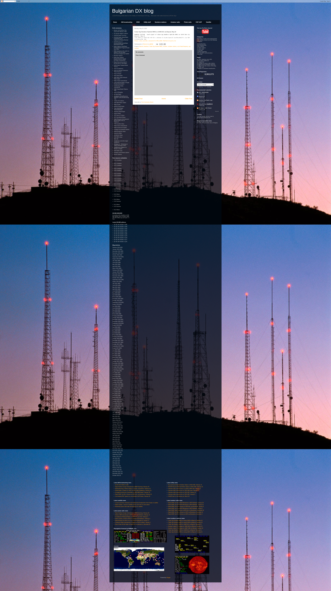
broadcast (146, 46)
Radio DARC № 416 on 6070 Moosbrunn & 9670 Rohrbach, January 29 (186, 502)
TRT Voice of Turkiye (119, 115)
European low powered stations (121, 129)
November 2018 (116, 321)
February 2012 (116, 467)
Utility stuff (147, 22)
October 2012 (115, 452)
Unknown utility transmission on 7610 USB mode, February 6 (183, 490)
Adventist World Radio (119, 111)
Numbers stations (160, 22)
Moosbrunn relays (118, 135)
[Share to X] (163, 44)
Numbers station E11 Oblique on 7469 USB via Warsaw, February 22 (185, 526)
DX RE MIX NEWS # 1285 (120, 224)
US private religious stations (121, 33)
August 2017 (115, 348)
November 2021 (116, 275)
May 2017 (114, 353)
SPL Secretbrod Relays (120, 117)
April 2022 (114, 266)
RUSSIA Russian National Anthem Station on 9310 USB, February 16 (185, 486)
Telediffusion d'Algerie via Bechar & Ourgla (120, 148)
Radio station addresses (203, 60)
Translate (209, 86)
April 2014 (114, 418)
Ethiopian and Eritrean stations (121, 152)
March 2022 (115, 268)
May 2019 (114, 310)
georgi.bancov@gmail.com (203, 117)
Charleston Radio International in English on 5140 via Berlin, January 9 (132, 522)
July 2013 (114, 435)
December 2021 (116, 274)
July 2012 (114, 458)
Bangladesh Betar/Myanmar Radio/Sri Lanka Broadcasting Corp (121, 98)
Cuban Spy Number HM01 (155, 46)
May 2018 (114, 331)
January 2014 (115, 424)
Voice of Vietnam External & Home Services (121, 71)
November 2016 (116, 365)
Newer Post (138, 99)
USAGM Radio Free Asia (120, 35)
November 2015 (116, 386)
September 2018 (116, 323)
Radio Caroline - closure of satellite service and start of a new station (132, 504)
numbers (165, 46)
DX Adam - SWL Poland (205, 108)
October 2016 (115, 367)
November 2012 (116, 450)
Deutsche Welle (118, 133)
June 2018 (115, 329)
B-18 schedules (118, 178)
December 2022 (116, 251)
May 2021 (114, 287)
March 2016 (115, 378)
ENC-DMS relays (118, 137)
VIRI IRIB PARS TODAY (120, 102)
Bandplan (199, 64)
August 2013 (115, 433)
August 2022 (115, 258)
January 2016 (115, 382)
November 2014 (116, 405)
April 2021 (114, 289)
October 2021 (115, 277)
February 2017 (116, 359)
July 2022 (114, 260)
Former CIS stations (119, 100)
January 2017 (115, 361)
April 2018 (114, 333)
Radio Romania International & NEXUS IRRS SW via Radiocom (121, 120)
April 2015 (114, 395)
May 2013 (114, 439)
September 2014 (116, 409)
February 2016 (116, 380)
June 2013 (115, 437)
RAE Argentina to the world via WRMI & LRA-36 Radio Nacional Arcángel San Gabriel (121, 52)
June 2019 (115, 308)
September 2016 (116, 369)
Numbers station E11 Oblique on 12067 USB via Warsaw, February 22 (185, 528)
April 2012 (114, 464)
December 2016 (116, 363)
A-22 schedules (118, 160)
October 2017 (115, 344)
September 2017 (116, 346)
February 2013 (116, 445)
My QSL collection (201, 59)
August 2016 (115, 371)
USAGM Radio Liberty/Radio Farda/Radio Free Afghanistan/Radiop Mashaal (121, 39)
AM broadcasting (126, 22)
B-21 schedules (118, 163)
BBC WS (116, 139)
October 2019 (115, 300)
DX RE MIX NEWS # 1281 (120, 232)
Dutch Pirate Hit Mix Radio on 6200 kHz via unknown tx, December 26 (132, 524)
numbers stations (172, 46)
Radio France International (120, 125)
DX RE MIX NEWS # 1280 (120, 234)
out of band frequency (182, 46)
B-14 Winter (117, 199)
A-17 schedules (118, 186)
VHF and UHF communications (204, 53)
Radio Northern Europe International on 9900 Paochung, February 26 (132, 486)
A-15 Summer (117, 196)
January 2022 (115, 272)
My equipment (200, 62)
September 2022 (116, 256)
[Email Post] (157, 44)
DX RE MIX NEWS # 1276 (120, 241)
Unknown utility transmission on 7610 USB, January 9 (181, 494)
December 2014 (116, 403)
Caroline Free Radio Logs (205, 100)
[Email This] (160, 44)
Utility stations (200, 46)
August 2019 (115, 304)
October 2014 (115, 407)
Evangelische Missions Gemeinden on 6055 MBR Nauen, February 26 (132, 492)
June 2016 (115, 374)
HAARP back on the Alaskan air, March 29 (178, 496)
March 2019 (115, 314)
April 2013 (114, 441)
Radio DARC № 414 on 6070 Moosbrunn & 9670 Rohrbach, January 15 (186, 504)
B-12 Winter (117, 209)
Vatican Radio (117, 113)
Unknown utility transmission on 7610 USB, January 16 (182, 492)
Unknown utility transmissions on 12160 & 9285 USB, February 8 (184, 488)
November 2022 (116, 253)
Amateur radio (175, 22)
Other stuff (199, 54)
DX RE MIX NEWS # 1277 (120, 239)
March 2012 (115, 465)
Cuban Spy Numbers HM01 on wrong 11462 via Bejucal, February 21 (185, 532)
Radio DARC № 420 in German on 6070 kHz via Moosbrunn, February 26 (133, 494)
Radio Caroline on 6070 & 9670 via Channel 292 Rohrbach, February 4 (132, 518)
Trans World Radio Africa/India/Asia (118, 109)
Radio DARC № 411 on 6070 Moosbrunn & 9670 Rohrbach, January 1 (185, 508)
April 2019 (114, 312)
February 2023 (116, 247)
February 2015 (116, 399)
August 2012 (115, 456)
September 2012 (116, 454)
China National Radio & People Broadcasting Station (121, 83)
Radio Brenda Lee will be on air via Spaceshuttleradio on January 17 (132, 520)
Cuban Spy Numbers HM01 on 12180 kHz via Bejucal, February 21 (185, 530)
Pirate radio (188, 22)
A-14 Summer (117, 201)
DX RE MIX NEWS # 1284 (120, 226)
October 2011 (115, 475)
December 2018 (116, 319)
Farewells (199, 68)
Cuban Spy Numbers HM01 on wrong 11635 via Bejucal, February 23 (185, 522)
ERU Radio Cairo (118, 150)
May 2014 (114, 416)
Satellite (208, 22)
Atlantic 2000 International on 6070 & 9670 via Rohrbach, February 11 (132, 514)
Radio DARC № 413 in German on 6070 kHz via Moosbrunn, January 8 (186, 506)
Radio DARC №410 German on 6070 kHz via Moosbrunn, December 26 (186, 510)
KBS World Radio (118, 75)
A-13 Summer (117, 206)
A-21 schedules (118, 165)
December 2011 (116, 471)
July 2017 (114, 350)
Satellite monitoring (202, 51)
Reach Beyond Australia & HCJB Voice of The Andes (120, 62)
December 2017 (116, 340)
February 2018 (116, 336)
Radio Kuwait (117, 104)
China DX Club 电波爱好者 (206, 104)
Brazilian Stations (118, 55)
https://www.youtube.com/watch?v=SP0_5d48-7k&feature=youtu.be (155, 40)
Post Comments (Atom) (147, 102)
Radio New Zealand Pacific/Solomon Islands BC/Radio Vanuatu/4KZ (120, 59)
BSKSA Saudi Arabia (119, 106)
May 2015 (114, 393)
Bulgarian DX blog (132, 11)
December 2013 (116, 426)
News (115, 22)
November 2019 (116, 298)
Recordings (200, 63)
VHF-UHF (199, 22)
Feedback (199, 65)
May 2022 (114, 264)
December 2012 (116, 448)
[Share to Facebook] (165, 44)
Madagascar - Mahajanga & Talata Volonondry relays (121, 144)
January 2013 (115, 446)
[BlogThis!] (161, 44)
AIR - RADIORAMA (204, 92)
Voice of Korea (117, 73)
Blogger (168, 577)
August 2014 (115, 410)
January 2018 (115, 338)
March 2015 (115, 397)
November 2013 (116, 428)
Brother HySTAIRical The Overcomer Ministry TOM (120, 31)
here (113, 219)
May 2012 (114, 462)
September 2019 (116, 302)
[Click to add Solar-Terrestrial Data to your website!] (140, 542)
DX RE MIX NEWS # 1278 (120, 237)
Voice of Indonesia (118, 68)
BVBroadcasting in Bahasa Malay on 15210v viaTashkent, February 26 (133, 488)
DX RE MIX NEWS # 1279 (120, 236)
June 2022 (115, 262)
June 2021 (115, 285)
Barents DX (202, 96)
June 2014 (115, 414)
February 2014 (116, 422)
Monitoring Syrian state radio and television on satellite (128, 506)
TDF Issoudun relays (119, 123)
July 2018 (114, 327)
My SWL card (200, 67)
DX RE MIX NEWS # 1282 (120, 230)
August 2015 (115, 388)
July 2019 (114, 306)
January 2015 (115, 401)
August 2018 (115, 325)
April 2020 (114, 295)
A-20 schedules (118, 170)
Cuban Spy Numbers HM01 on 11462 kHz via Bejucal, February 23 (184, 524)
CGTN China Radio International (118, 86)
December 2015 (116, 384)
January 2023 (115, 249)
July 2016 (114, 372)
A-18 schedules (118, 180)
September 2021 (116, 279)
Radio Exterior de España (120, 127)
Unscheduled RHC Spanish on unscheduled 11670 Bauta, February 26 (132, 496)
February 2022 (116, 270)
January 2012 (115, 469)
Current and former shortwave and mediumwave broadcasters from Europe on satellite (136, 502)
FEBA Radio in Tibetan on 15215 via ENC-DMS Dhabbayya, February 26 (133, 490)
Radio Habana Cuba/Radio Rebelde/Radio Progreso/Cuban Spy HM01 (121, 48)
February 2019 (116, 315)
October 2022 (115, 255)
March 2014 (115, 420)
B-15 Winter (117, 194)
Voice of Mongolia (118, 92)
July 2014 (114, 412)
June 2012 (115, 460)
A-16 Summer (117, 191)
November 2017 (116, 342)
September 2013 (116, 431)
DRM (138, 22)
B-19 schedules (118, 173)
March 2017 (115, 357)
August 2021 (115, 281)
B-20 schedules (118, 168)
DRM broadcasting (201, 45)
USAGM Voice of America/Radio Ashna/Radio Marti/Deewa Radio (121, 43)
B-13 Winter (117, 204)
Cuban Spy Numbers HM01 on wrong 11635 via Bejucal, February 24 (185, 520)
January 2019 (115, 317)
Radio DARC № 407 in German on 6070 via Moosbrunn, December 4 (185, 514)
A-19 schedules (118, 175)
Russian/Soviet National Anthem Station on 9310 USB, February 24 (185, 484)
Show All (217, 111)
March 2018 (115, 334)
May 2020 (114, 293)
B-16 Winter (117, 189)
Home (164, 99)
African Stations (118, 154)
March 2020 (115, 296)
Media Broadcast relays (120, 131)
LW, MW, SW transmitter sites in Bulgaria (207, 122)
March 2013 (115, 443)
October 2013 (115, 429)
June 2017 (115, 352)
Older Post (188, 99)
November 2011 (116, 473)
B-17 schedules (118, 184)
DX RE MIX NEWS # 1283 (120, 228)
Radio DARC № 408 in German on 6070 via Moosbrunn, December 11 (185, 512)
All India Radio (117, 94)
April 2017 (114, 355)
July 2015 (114, 390)
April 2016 (114, 376)
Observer (145, 44)
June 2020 (115, 291)
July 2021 (114, 283)
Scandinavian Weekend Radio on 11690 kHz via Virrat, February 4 (131, 516)
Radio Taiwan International (120, 80)
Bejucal (141, 46)
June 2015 (115, 391)
